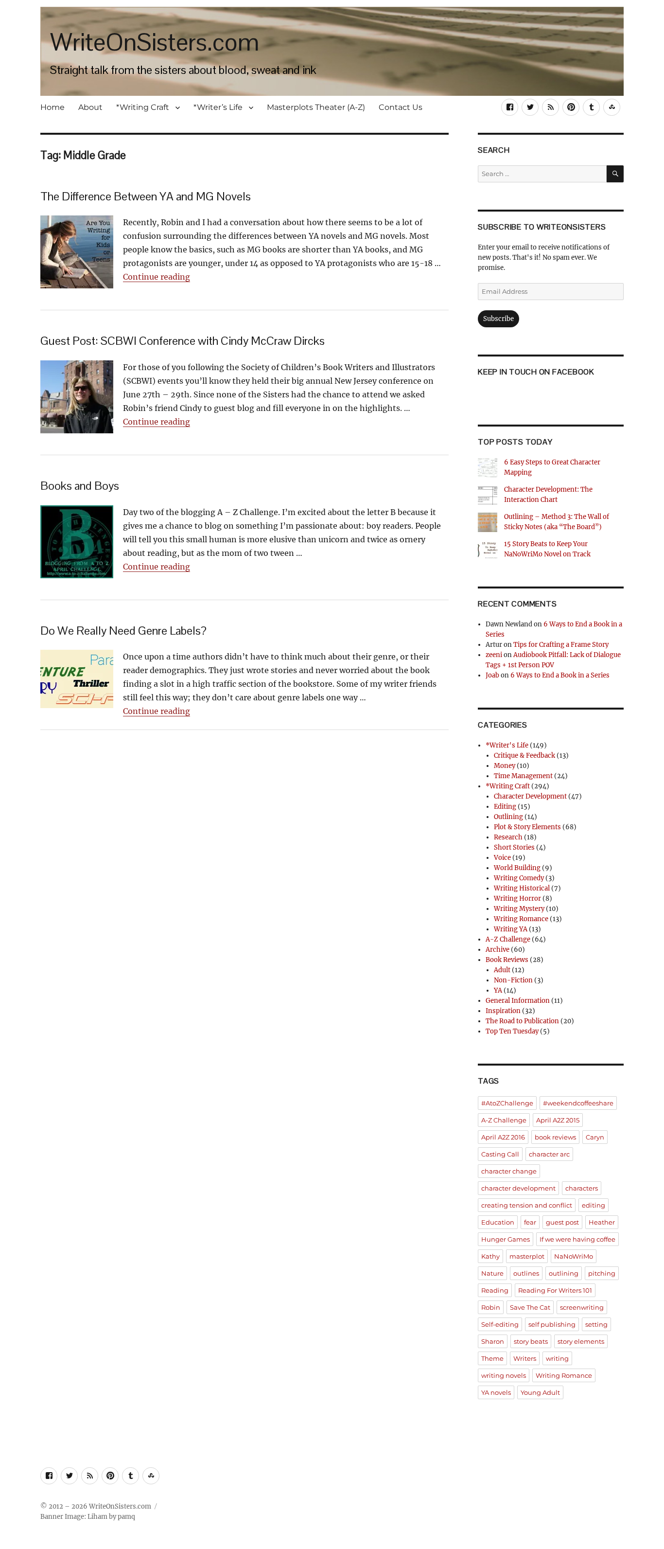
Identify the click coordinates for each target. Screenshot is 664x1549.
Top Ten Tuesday (512, 1031)
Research (508, 837)
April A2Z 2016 (503, 1137)
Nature (492, 1273)
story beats (531, 1341)
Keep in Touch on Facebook (536, 372)
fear (530, 1222)
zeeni (494, 655)
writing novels (503, 1375)
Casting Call (500, 1154)
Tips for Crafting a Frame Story (561, 645)
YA (498, 990)
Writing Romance (521, 919)
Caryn (595, 1137)
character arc (549, 1154)
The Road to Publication (522, 1021)
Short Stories (514, 847)
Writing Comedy (519, 878)
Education (497, 1222)
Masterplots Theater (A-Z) (316, 107)
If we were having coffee (577, 1239)
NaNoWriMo (573, 1256)
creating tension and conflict (526, 1205)
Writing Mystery (519, 909)
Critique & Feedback (524, 755)
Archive (497, 949)
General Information (518, 1001)
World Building (517, 868)
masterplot (526, 1256)
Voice (502, 858)
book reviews (555, 1137)
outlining (563, 1273)
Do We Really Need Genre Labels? (123, 630)
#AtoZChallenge (507, 1103)
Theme (492, 1358)
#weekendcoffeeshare (578, 1103)
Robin (490, 1307)
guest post (562, 1222)
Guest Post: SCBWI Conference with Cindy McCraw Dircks (182, 340)
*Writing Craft (142, 107)
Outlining (508, 817)
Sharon (492, 1341)
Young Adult (540, 1392)
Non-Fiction (513, 980)
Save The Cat (530, 1307)
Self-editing (500, 1324)
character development (518, 1188)
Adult (502, 970)
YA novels (496, 1392)
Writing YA (510, 929)
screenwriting (582, 1307)
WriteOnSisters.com (154, 42)
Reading (494, 1290)
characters (581, 1188)
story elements (581, 1341)
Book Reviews (507, 960)
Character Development (530, 796)
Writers (524, 1358)
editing (593, 1205)
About (90, 107)
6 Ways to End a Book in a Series (560, 675)
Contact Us (400, 107)
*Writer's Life (507, 745)
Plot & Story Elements (527, 827)
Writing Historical (522, 888)
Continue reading (156, 277)
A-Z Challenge (508, 939)
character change (509, 1171)
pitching (601, 1273)
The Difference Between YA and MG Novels (145, 196)
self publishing (552, 1324)
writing (557, 1358)
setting (596, 1324)
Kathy (490, 1256)
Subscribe (498, 319)
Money (504, 766)
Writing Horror (517, 898)
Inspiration (503, 1011)
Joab (492, 675)
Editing (505, 806)
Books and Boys (79, 485)
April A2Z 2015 (557, 1120)
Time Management (523, 776)
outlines (526, 1273)
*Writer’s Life (218, 107)
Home (52, 107)
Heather (602, 1222)
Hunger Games (505, 1239)
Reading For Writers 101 (555, 1290)
